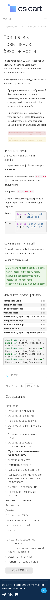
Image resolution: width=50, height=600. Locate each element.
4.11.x (14, 386)
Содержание (15, 396)
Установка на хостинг (21, 415)
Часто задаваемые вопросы (22, 520)
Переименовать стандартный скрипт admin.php (26, 549)
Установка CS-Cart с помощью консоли (20, 444)
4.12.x (21, 386)
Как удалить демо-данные (23, 469)
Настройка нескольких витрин (22, 493)
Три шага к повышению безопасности (24, 453)
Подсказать (19, 570)
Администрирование (18, 500)
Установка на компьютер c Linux (24, 436)
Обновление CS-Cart (18, 515)
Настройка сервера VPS (22, 420)
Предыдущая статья (13, 26)
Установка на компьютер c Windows (24, 427)
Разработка (12, 505)
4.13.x (29, 386)
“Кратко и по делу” (19, 459)
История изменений (18, 525)
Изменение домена (19, 464)
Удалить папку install (20, 556)
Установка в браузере (21, 410)
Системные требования (22, 486)
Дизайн (10, 510)
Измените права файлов (23, 561)
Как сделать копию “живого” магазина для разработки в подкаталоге (25, 478)
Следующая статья (37, 26)
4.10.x (7, 386)
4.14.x (36, 386)
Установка (12, 405)
